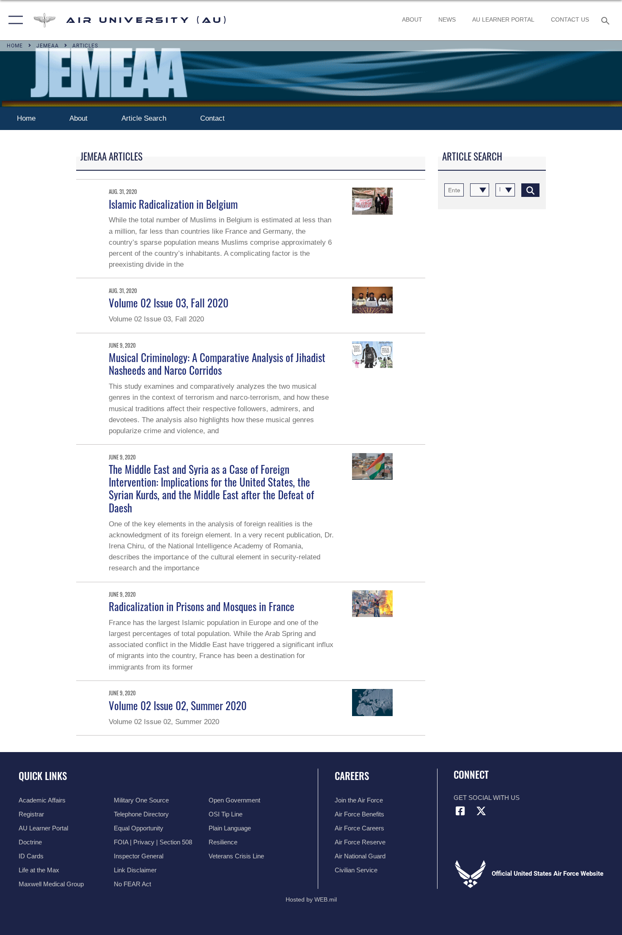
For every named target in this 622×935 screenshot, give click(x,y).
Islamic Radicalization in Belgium (173, 204)
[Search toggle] (606, 20)
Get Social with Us (487, 797)
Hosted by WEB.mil (311, 899)
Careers (352, 776)
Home (26, 118)
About (78, 118)
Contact (213, 118)
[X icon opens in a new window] (481, 811)
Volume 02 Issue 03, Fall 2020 (168, 302)
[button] (14, 20)
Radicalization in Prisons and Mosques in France (201, 606)
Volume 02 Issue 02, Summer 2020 (178, 705)
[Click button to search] (530, 189)
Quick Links (43, 776)
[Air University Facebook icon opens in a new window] (460, 811)
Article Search (143, 118)
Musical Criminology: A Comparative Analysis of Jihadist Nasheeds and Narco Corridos (217, 363)
